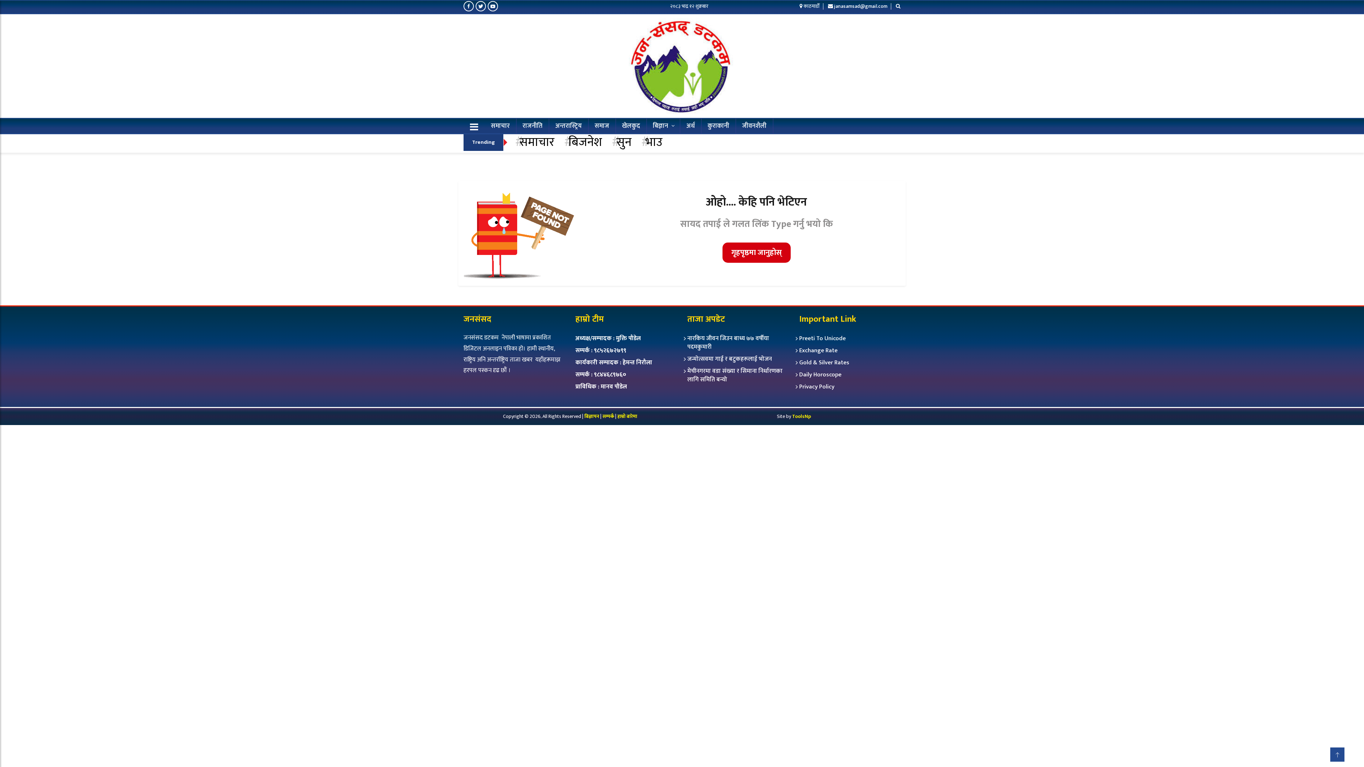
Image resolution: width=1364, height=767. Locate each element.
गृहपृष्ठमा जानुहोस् (756, 252)
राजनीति (532, 126)
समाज (602, 126)
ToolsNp (801, 416)
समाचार (500, 126)
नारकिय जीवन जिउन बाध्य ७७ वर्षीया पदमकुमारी (728, 342)
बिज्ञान (660, 126)
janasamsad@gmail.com (860, 6)
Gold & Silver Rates (824, 363)
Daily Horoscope (820, 375)
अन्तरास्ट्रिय (568, 126)
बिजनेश (585, 142)
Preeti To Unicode (822, 338)
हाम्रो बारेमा (627, 416)
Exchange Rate (818, 350)
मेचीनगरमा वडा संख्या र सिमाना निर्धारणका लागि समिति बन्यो (735, 375)
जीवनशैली (754, 126)
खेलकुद (631, 126)
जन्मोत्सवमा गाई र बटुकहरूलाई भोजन (729, 359)
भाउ (653, 142)
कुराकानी (718, 126)
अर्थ (690, 126)
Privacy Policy (816, 387)
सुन (624, 142)
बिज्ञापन (591, 416)
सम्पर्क (608, 416)
